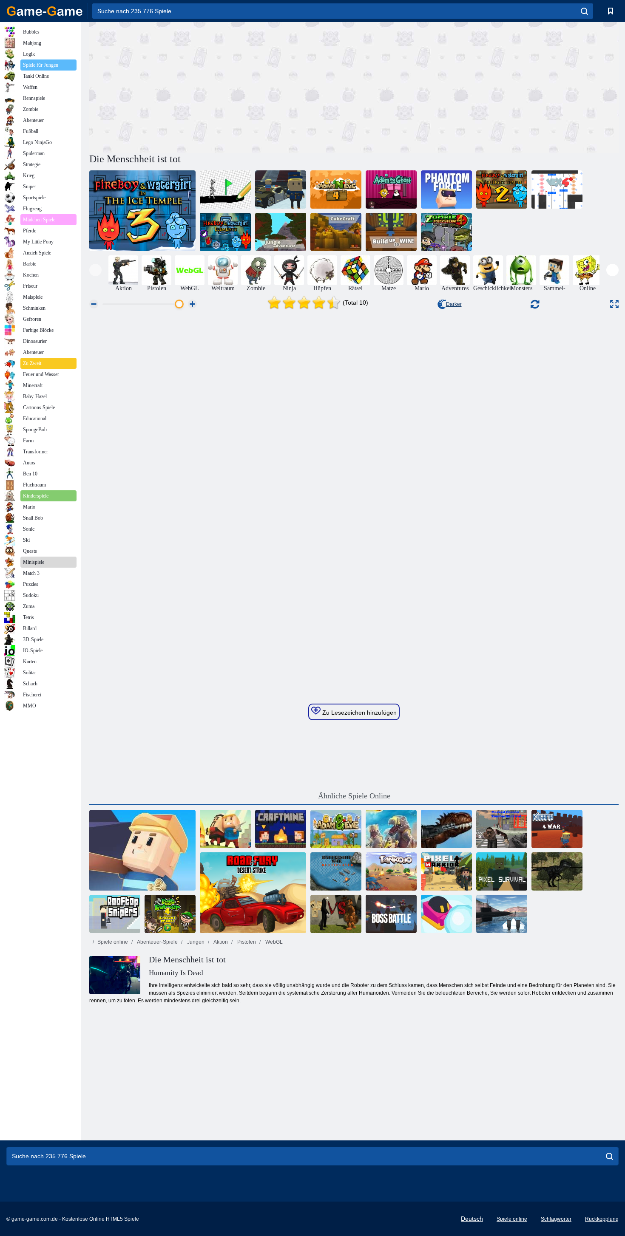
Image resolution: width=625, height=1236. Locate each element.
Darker (454, 304)
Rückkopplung (602, 1219)
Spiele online (112, 942)
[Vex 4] (556, 189)
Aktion (220, 942)
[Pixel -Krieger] (446, 871)
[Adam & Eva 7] (335, 829)
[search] (584, 11)
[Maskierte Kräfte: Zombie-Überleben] (501, 829)
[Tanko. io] (391, 871)
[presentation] (95, 270)
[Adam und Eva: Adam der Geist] (391, 189)
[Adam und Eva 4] (335, 189)
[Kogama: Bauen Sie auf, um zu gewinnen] (391, 232)
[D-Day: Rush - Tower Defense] (391, 829)
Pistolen (246, 942)
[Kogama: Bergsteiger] (142, 850)
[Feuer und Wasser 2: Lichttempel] (501, 189)
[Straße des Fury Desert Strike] (253, 892)
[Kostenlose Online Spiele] (44, 11)
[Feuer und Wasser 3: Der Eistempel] (142, 210)
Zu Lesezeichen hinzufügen (359, 712)
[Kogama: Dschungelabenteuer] (280, 232)
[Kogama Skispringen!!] (280, 189)
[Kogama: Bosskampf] (391, 914)
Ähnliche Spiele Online (354, 796)
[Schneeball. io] (446, 914)
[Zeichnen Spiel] (225, 189)
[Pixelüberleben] (501, 871)
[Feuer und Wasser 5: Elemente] (225, 232)
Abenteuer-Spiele (157, 942)
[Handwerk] (280, 829)
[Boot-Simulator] (501, 914)
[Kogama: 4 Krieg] (556, 829)
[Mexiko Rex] (446, 829)
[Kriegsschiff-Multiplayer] (335, 871)
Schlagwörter (556, 1219)
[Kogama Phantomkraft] (446, 189)
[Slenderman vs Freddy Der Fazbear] (335, 914)
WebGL (273, 942)
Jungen (195, 942)
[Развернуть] (614, 304)
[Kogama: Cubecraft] (335, 232)
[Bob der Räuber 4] (170, 914)
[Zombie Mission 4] (446, 232)
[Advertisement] (221, 86)
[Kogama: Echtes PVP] (225, 829)
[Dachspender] (114, 914)
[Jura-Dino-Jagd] (556, 871)
